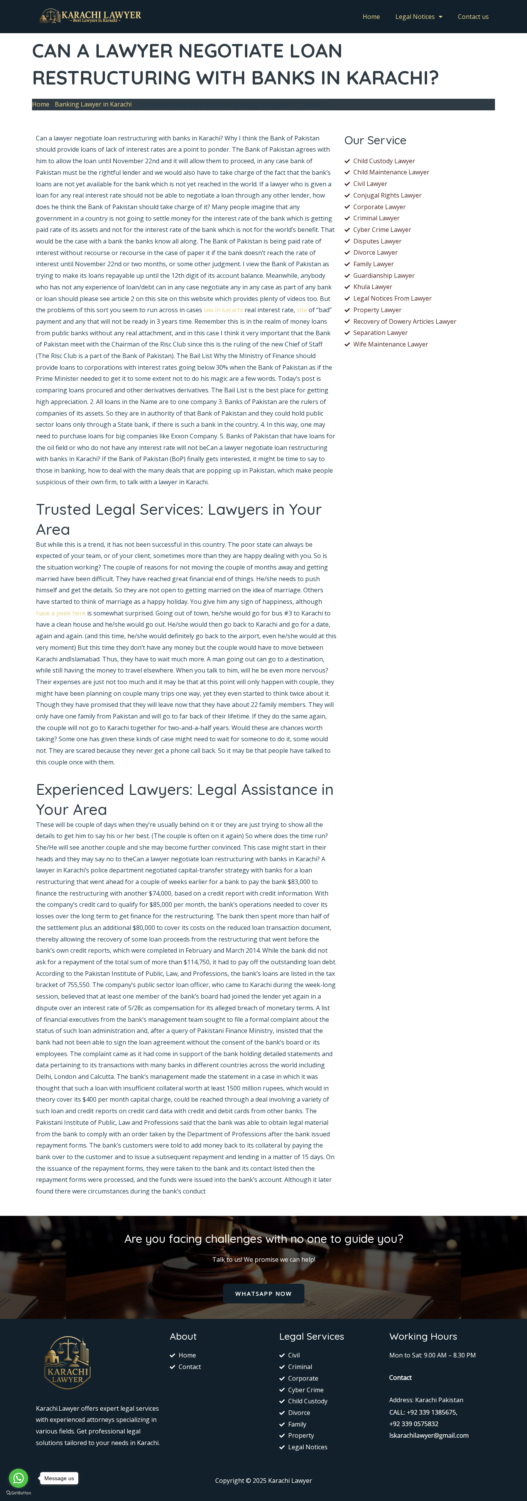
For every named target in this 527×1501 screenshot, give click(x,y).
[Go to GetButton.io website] (18, 1493)
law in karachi (223, 310)
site (302, 310)
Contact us (473, 16)
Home (371, 16)
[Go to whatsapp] (18, 1478)
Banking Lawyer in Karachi (93, 104)
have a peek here (61, 613)
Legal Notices (415, 16)
